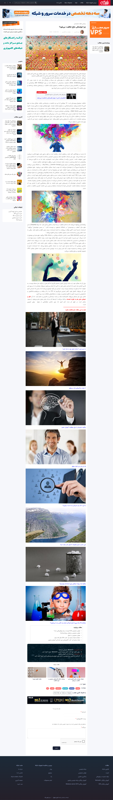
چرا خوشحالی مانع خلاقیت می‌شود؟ (72, 27)
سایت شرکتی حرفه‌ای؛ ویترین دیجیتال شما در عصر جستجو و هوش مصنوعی (11, 149)
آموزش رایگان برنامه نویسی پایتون (77, 780)
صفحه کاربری (19, 780)
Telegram (69, 693)
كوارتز (81, 684)
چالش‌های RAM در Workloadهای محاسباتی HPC (10, 157)
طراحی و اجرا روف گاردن (15, 211)
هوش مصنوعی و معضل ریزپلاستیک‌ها (70, 633)
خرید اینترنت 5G (17, 216)
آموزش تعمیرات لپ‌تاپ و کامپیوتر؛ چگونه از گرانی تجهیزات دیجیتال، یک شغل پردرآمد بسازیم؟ (10, 166)
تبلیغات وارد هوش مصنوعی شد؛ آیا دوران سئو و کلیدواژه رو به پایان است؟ (10, 132)
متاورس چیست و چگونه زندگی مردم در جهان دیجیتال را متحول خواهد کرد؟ (10, 108)
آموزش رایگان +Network (102, 780)
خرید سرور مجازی (17, 218)
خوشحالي (72, 688)
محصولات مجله (68, 3)
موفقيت (77, 688)
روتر (51, 769)
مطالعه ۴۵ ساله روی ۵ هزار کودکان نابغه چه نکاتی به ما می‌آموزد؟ (68, 623)
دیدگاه (83, 727)
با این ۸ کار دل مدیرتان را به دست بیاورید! (74, 505)
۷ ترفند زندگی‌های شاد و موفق (77, 388)
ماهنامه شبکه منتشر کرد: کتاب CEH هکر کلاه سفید (67, 638)
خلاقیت (52, 688)
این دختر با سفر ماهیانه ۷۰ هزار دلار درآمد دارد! (73, 545)
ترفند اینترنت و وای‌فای (102, 777)
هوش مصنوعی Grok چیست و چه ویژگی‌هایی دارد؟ (67, 631)
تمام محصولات (48, 780)
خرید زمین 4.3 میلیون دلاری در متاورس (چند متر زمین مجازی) (10, 99)
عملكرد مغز (65, 688)
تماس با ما (59, 3)
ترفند (76, 3)
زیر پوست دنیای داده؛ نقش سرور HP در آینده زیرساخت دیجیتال (11, 190)
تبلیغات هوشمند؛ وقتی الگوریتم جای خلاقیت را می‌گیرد (76, 679)
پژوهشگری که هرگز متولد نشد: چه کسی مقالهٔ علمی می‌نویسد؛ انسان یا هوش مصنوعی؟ (97, 49)
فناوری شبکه (105, 769)
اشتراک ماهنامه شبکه (17, 777)
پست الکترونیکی (81, 719)
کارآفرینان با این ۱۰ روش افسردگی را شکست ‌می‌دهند (51, 98)
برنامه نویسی (82, 769)
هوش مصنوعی (82, 773)
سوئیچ (50, 773)
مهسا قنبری (76, 32)
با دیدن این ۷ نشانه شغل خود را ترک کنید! (74, 349)
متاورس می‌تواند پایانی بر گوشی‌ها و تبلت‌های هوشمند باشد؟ (10, 67)
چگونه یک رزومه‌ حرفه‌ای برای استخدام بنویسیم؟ (73, 584)
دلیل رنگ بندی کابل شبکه (10, 174)
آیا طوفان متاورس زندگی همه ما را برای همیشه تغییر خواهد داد (10, 83)
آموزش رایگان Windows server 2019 (76, 784)
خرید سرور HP (18, 214)
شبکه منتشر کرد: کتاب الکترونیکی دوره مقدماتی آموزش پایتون (64, 640)
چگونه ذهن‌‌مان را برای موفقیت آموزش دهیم (74, 427)
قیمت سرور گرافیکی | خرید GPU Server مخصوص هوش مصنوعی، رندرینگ (10, 140)
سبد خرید (20, 784)
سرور (48, 797)
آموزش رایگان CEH (104, 784)
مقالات (81, 3)
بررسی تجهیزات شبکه (91, 3)
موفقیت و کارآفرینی (66, 32)
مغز (47, 688)
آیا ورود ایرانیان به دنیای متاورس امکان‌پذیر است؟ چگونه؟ (10, 91)
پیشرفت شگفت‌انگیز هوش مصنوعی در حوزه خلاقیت (56, 679)
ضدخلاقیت (58, 688)
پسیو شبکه (19, 220)
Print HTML (56, 693)
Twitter (63, 693)
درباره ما (20, 769)
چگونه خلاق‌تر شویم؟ (37, 679)
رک (51, 777)
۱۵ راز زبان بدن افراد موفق (79, 466)
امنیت (107, 773)
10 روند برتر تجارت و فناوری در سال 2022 (11, 75)
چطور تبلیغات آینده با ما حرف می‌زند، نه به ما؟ (11, 182)
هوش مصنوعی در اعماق (74, 635)
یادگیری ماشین (82, 777)
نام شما (83, 712)
